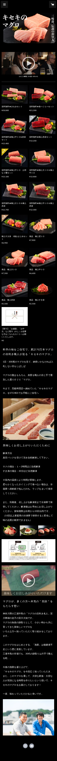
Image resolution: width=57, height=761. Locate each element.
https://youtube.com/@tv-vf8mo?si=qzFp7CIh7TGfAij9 (31, 745)
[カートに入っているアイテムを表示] (52, 4)
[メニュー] (4, 4)
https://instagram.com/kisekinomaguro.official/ (25, 745)
